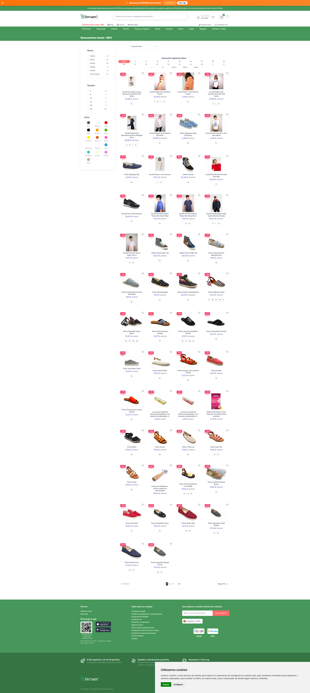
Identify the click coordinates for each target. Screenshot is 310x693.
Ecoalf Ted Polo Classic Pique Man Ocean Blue (160, 215)
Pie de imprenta (137, 636)
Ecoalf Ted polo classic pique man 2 (131, 254)
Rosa (106, 141)
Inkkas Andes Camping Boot (188, 292)
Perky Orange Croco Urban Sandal (132, 411)
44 (168, 64)
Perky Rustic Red (188, 523)
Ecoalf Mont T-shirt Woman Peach (188, 93)
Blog (111, 25)
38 (213, 61)
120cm (174, 67)
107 (107, 59)
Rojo (106, 126)
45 (179, 64)
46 (190, 64)
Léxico (121, 25)
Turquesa (88, 155)
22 (179, 584)
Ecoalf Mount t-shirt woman (160, 174)
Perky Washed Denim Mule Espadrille (132, 293)
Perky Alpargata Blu (131, 174)
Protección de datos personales (143, 633)
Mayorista (134, 25)
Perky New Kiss (216, 447)
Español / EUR (193, 621)
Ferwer (93, 70)
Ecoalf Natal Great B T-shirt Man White (216, 134)
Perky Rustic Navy (132, 562)
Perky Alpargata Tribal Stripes (216, 524)
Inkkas (92, 56)
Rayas (97, 148)
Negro (88, 133)
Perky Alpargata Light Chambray (188, 134)
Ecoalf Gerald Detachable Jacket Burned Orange (216, 215)
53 (107, 56)
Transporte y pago (138, 611)
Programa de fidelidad (139, 617)
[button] (103, 624)
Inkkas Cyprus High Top (188, 253)
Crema (97, 155)
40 (124, 64)
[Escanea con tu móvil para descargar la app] (87, 627)
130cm (185, 67)
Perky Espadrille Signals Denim (160, 563)
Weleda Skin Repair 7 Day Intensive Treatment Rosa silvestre (216, 414)
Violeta (106, 155)
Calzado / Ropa (219, 29)
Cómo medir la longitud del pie (142, 628)
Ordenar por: (123, 46)
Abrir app (182, 3)
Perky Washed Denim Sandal (160, 332)
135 (107, 63)
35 (91, 105)
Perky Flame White (160, 371)
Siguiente (222, 584)
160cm (196, 67)
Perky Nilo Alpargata (160, 292)
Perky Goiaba (216, 371)
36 (91, 109)
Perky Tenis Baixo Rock (132, 369)
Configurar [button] (178, 684)
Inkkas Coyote (188, 174)
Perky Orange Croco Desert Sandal (188, 372)
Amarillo (88, 141)
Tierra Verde (94, 74)
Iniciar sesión (221, 613)
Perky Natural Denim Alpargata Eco (216, 254)
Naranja (97, 133)
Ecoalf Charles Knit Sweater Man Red (216, 175)
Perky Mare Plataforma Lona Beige (188, 485)
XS (202, 64)
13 (107, 70)
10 (107, 67)
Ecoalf (92, 63)
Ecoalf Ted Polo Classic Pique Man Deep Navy (188, 215)
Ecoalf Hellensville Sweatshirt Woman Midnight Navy (132, 135)
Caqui (88, 163)
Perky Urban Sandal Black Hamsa (188, 332)
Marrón (97, 141)
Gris (88, 126)
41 (135, 64)
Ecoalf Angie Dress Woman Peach (160, 93)
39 (224, 61)
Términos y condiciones (140, 622)
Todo (124, 61)
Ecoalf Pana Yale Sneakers (132, 214)
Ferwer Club (206, 25)
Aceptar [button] (166, 684)
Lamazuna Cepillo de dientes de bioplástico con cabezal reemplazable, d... (160, 414)
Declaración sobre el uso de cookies (145, 630)
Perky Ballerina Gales (216, 292)
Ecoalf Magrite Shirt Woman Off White (160, 134)
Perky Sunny (160, 447)
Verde (106, 133)
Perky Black (131, 447)
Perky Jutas (131, 482)
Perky (92, 59)
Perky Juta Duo (188, 447)
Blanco (97, 126)
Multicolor (88, 148)
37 (201, 61)
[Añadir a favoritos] (142, 73)
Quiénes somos (86, 611)
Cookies (134, 639)
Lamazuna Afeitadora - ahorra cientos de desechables (160, 488)
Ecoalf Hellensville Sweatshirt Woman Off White (216, 94)
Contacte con (222, 25)
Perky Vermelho (132, 523)
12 (91, 102)
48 (107, 74)
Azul (106, 148)
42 (146, 64)
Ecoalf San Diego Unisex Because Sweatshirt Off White (131, 94)
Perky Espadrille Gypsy (160, 523)
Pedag (92, 67)
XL (163, 67)
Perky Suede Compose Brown (216, 483)
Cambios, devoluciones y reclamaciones (146, 614)
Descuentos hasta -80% (94, 25)
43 (157, 64)
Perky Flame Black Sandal (216, 331)
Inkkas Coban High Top (160, 253)
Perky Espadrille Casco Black (131, 332)
